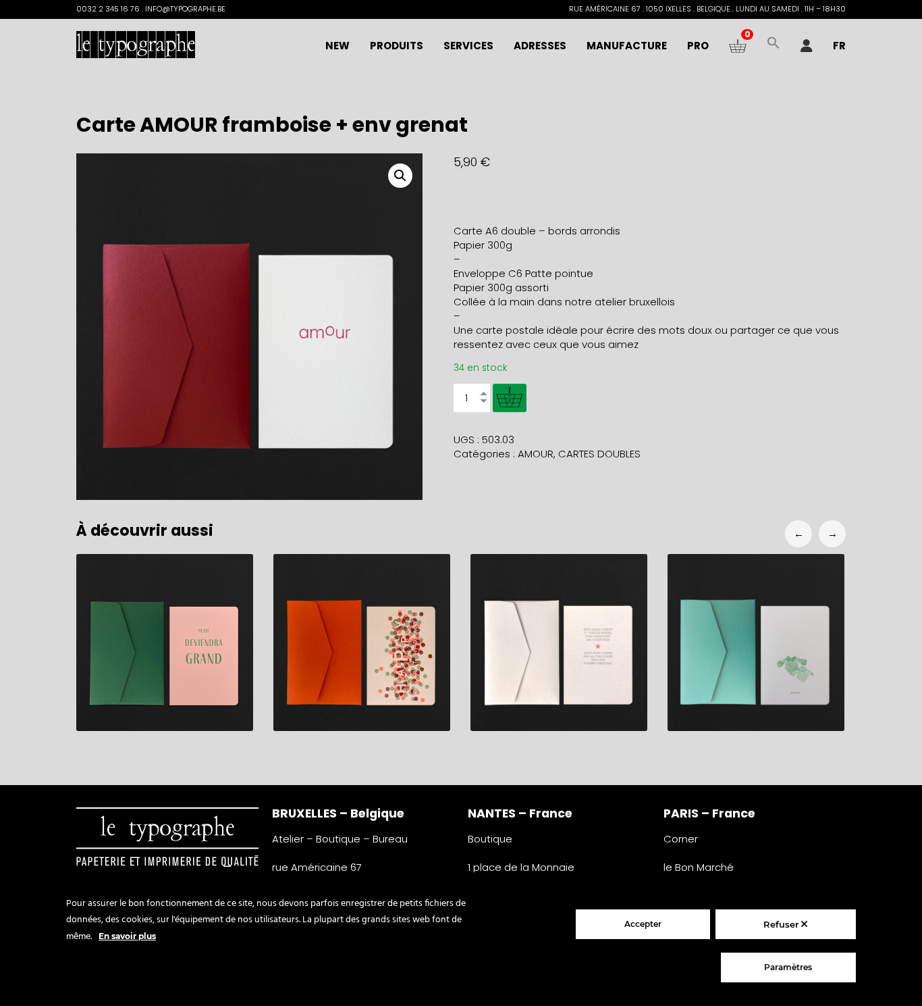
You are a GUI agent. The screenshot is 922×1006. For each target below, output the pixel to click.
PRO (698, 46)
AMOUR (535, 454)
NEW (337, 46)
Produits (396, 46)
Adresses (540, 46)
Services (468, 46)
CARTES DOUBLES (599, 454)
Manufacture (627, 46)
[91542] (509, 398)
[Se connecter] (807, 46)
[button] (773, 46)
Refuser (782, 924)
